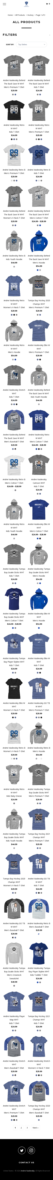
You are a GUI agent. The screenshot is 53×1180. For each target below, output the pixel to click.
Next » (35, 1127)
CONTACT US (26, 1162)
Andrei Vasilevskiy (28, 1171)
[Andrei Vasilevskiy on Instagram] (31, 1150)
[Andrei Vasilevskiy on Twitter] (21, 1150)
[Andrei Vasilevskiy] (26, 4)
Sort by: (10, 44)
